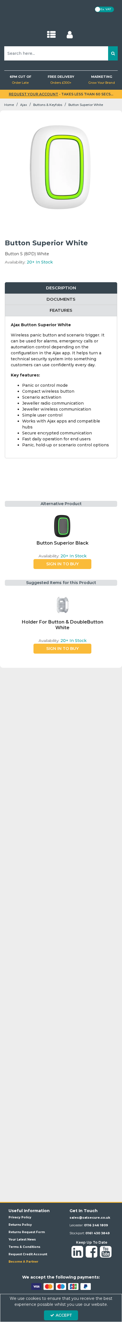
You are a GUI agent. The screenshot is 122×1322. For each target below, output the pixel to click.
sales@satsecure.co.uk (90, 1217)
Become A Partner (23, 1262)
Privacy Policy (20, 1217)
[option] (62, 540)
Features (61, 310)
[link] (77, 1252)
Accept (64, 1315)
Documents (61, 299)
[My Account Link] (69, 34)
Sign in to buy (62, 563)
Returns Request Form (27, 1232)
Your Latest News (22, 1239)
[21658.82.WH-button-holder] (62, 605)
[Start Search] (113, 53)
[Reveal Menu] (51, 34)
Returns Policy (20, 1225)
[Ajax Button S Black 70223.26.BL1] (62, 526)
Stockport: (90, 1233)
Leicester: (89, 1225)
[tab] (61, 288)
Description (61, 287)
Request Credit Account (28, 1254)
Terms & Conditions (24, 1247)
